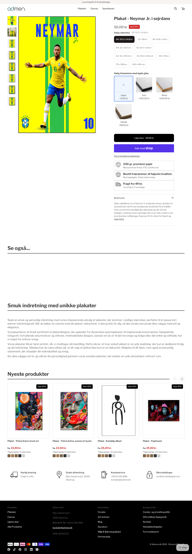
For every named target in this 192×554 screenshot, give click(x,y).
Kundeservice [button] (149, 507)
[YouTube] (37, 549)
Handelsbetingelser (152, 526)
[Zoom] (23, 127)
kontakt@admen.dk (62, 527)
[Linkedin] (31, 549)
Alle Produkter (15, 526)
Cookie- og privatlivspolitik (156, 512)
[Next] (181, 379)
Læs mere (119, 219)
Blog (100, 521)
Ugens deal (13, 521)
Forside (101, 512)
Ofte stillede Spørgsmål (154, 517)
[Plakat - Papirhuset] (163, 455)
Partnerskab (104, 536)
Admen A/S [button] (58, 507)
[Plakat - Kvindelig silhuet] (118, 455)
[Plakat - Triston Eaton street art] (28, 455)
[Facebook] (9, 549)
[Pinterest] (20, 549)
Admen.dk (156, 544)
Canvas (11, 517)
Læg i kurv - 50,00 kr (144, 138)
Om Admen (103, 517)
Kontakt (147, 521)
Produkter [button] (12, 507)
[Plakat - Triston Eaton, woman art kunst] (73, 455)
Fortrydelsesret (151, 531)
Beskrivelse (119, 198)
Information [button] (103, 507)
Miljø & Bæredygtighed (109, 531)
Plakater (12, 512)
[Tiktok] (14, 549)
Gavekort (102, 526)
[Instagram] (25, 549)
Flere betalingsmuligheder (127, 156)
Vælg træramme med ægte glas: (131, 73)
